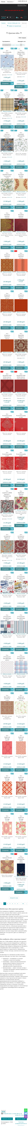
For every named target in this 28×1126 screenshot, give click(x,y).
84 (23, 45)
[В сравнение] (11, 48)
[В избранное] (13, 48)
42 (21, 45)
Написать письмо (7, 1119)
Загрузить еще (14, 898)
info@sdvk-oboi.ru (8, 1113)
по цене (13, 45)
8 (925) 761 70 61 (19, 1115)
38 (23, 903)
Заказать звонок (21, 1119)
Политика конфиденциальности (21, 1122)
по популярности (6, 45)
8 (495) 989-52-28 (22, 1)
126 (19, 48)
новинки (18, 45)
